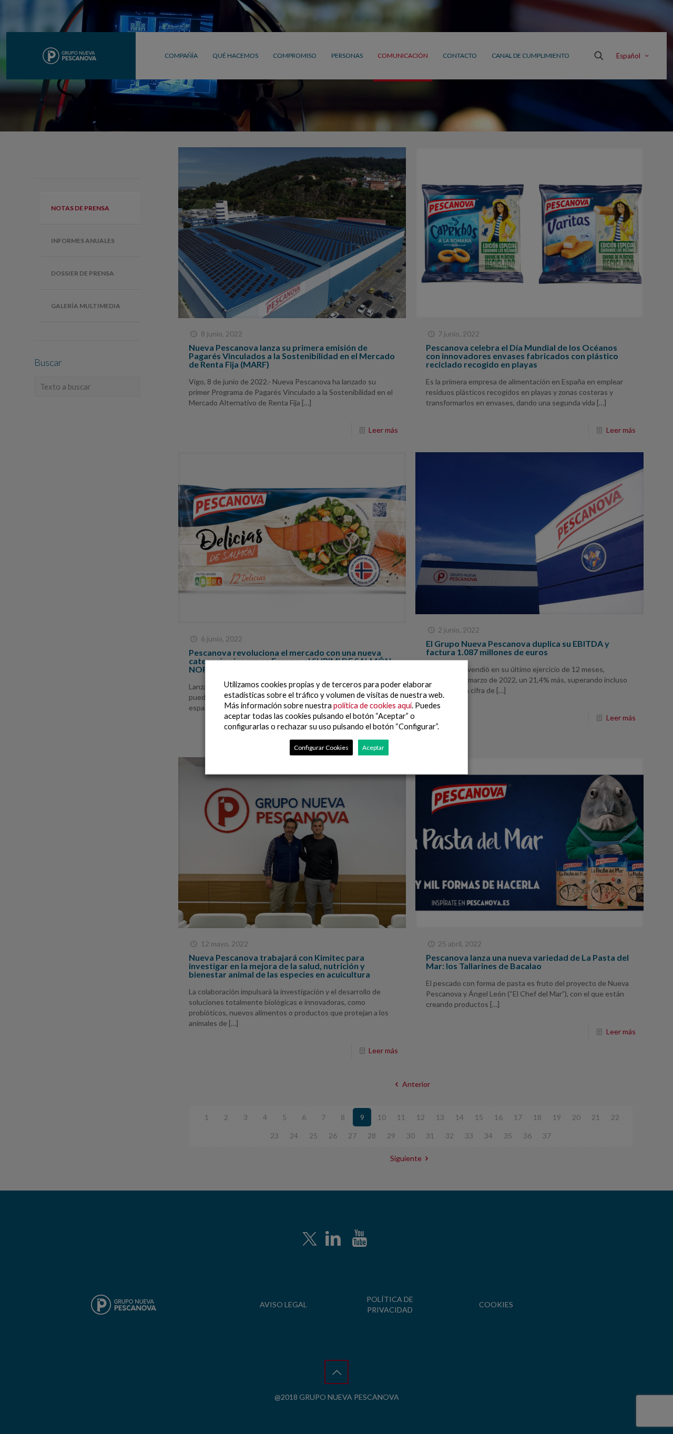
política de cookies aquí (372, 704)
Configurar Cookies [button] (321, 747)
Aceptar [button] (373, 747)
